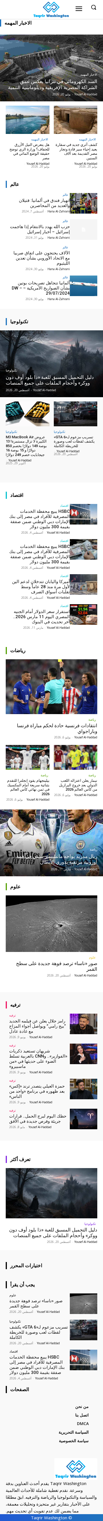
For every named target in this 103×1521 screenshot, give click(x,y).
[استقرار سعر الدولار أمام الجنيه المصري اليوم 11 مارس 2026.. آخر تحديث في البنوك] (83, 614)
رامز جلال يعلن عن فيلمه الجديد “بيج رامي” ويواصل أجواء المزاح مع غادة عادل (37, 1026)
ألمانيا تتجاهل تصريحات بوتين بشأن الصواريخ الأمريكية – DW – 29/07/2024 (41, 288)
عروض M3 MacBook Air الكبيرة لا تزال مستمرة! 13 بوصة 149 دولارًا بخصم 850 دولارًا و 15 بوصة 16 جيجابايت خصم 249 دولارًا (26, 446)
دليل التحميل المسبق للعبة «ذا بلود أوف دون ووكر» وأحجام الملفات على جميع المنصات (53, 1232)
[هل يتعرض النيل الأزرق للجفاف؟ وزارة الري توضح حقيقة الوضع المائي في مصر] (27, 120)
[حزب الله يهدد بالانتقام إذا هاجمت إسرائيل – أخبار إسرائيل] (83, 229)
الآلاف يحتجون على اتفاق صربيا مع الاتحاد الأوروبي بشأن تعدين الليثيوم (41, 258)
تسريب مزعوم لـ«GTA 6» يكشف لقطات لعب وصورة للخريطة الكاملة (74, 441)
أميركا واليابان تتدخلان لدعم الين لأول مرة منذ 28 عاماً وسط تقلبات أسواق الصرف (41, 586)
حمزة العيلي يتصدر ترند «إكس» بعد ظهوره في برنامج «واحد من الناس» (37, 1091)
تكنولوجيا (11, 370)
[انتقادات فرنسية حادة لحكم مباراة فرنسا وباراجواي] (51, 686)
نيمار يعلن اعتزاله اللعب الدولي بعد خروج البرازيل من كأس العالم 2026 (78, 784)
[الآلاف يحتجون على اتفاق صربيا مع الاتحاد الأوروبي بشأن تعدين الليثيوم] (83, 256)
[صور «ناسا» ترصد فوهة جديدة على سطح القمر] (51, 923)
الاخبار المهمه (88, 75)
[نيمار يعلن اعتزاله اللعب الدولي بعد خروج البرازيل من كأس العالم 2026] (76, 757)
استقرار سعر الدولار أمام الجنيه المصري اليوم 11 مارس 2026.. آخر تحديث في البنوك (41, 616)
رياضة (92, 719)
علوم (92, 957)
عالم (65, 194)
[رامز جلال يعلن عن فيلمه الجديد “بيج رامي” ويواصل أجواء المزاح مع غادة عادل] (83, 1024)
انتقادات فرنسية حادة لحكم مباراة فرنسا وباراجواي (57, 728)
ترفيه (12, 1015)
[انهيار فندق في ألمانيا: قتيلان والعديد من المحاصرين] (83, 203)
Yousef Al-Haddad (85, 164)
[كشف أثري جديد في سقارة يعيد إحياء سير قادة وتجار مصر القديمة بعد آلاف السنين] (76, 120)
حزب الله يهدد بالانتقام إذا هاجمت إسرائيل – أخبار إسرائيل (40, 229)
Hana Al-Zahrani (58, 211)
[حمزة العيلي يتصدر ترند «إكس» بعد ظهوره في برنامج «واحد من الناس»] (83, 1089)
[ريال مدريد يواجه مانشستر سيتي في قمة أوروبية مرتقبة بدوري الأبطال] (51, 842)
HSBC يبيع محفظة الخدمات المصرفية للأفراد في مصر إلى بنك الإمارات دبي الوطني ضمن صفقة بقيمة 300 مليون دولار (39, 519)
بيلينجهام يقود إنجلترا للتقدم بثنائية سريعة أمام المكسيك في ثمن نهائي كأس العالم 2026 (28, 787)
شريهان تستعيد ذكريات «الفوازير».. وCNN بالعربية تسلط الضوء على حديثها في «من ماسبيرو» (38, 1058)
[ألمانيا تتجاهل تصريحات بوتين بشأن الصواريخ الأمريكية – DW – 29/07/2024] (83, 286)
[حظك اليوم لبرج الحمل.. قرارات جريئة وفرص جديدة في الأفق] (83, 1119)
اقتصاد (64, 505)
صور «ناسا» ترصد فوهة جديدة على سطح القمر (36, 1303)
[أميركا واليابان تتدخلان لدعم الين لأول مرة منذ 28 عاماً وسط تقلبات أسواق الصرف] (83, 584)
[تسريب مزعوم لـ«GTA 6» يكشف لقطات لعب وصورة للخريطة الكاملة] (76, 413)
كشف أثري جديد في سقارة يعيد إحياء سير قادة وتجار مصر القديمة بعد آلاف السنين (76, 151)
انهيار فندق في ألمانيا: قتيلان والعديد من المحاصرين (44, 203)
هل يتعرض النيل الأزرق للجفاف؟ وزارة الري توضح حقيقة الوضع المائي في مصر (29, 151)
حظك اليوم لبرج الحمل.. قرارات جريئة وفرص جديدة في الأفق (37, 1119)
